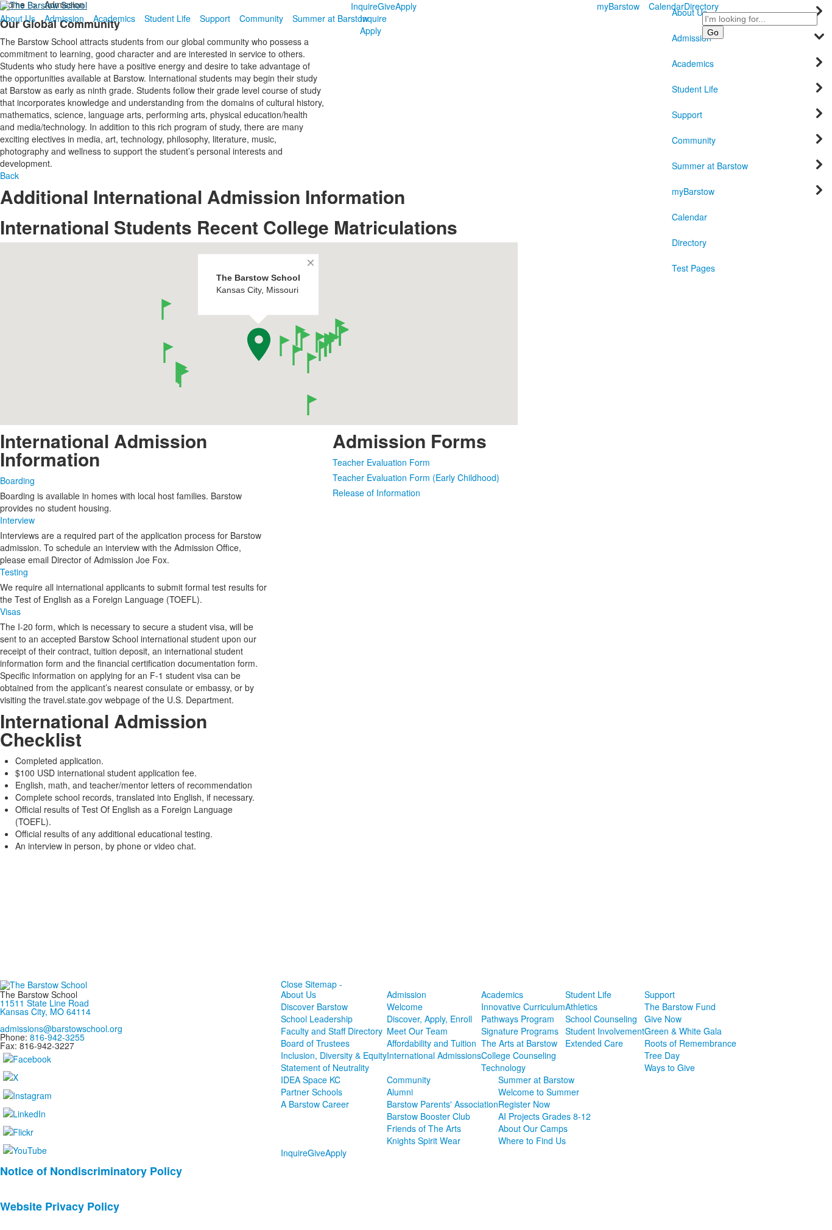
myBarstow (618, 6)
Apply (406, 6)
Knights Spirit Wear (423, 1140)
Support (215, 18)
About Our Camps (533, 1128)
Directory (701, 6)
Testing (14, 572)
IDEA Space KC (310, 1080)
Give (386, 6)
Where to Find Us (532, 1140)
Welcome (405, 1006)
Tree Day (662, 1055)
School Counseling (601, 1019)
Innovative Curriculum (523, 1006)
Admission (64, 18)
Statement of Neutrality (325, 1067)
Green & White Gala (683, 1031)
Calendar (666, 6)
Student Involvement (604, 1031)
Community (261, 18)
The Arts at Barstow (519, 1043)
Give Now (663, 1019)
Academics (114, 18)
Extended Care (594, 1043)
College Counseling (518, 1055)
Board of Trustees (315, 1043)
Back (9, 175)
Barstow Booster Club (428, 1116)
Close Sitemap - (311, 984)
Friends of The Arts (424, 1128)
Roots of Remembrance (690, 1043)
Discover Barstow (314, 1006)
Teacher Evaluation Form (381, 462)
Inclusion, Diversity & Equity (334, 1055)
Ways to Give (669, 1067)
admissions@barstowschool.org (61, 1028)
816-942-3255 (57, 1037)
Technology (503, 1067)
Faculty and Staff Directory (332, 1031)
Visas (10, 611)
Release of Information (376, 493)
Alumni (400, 1092)
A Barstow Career (315, 1104)
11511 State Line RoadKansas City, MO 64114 (45, 1007)
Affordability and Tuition (431, 1043)
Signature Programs (520, 1031)
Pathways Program (517, 1019)
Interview (17, 520)
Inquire (364, 6)
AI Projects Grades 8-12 (544, 1116)
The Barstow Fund (680, 1006)
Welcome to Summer (538, 1092)
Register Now (524, 1104)
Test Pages (693, 268)
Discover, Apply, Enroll (429, 1019)
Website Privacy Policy (59, 1206)
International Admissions (434, 1055)
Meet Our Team (417, 1031)
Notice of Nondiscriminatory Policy (91, 1171)
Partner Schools (311, 1092)
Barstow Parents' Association (442, 1104)
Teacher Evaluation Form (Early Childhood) (416, 477)
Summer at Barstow (330, 18)
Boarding (17, 480)
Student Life (167, 18)
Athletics (581, 1006)
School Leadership (317, 1019)
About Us (17, 18)
